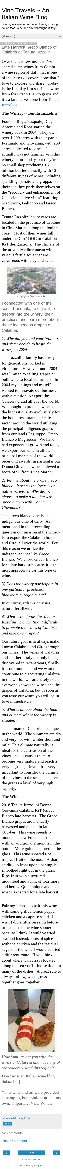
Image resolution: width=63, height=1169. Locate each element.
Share (8, 1124)
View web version (31, 1159)
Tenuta (54, 99)
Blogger (38, 1165)
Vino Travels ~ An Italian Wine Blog (25, 13)
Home (31, 1153)
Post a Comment (14, 1141)
